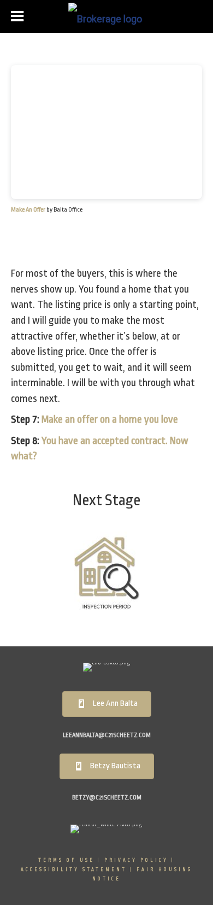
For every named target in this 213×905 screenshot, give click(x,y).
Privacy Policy (136, 860)
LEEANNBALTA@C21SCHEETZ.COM (107, 735)
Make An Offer (28, 209)
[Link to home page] (106, 16)
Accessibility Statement (74, 869)
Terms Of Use (66, 860)
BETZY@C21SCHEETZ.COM (106, 797)
